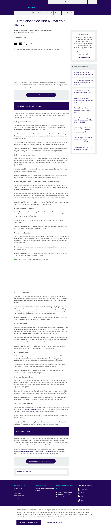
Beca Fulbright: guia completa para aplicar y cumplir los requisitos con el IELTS (83, 140)
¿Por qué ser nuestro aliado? (64, 492)
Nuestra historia (18, 488)
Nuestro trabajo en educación (64, 485)
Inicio (16, 13)
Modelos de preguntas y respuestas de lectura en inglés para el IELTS (83, 100)
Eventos (57, 13)
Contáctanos (82, 2)
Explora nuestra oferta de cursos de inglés (41, 95)
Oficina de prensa (19, 491)
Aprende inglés (24, 13)
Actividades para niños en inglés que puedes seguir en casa (82, 110)
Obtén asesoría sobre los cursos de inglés (40, 461)
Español (52, 2)
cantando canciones (31, 409)
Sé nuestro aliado (61, 488)
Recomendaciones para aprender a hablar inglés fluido (83, 73)
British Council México (19, 7)
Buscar (96, 2)
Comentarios (17, 493)
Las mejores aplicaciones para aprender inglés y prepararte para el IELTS (83, 82)
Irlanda (18, 212)
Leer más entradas (24, 472)
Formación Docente (40, 485)
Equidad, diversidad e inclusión (22, 498)
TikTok (83, 500)
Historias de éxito (61, 496)
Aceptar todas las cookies (29, 522)
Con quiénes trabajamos (63, 494)
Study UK (49, 13)
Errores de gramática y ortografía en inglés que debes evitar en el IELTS (83, 120)
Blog (60, 2)
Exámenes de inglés (37, 13)
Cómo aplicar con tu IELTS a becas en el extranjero (83, 148)
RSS (82, 496)
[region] (55, 517)
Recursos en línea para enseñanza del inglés (44, 489)
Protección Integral (19, 495)
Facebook (84, 489)
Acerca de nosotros (19, 485)
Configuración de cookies (54, 522)
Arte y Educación (68, 13)
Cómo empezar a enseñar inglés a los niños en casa (82, 91)
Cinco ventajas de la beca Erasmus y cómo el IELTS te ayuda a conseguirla (82, 130)
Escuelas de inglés (70, 2)
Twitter (83, 492)
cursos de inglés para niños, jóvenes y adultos (35, 451)
